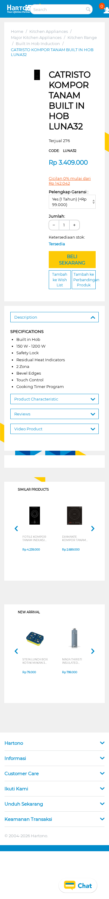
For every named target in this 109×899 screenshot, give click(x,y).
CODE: (62, 151)
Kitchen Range (82, 37)
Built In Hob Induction (38, 43)
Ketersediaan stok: (68, 240)
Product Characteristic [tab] (36, 399)
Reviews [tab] (22, 413)
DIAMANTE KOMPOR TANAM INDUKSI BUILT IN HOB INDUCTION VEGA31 (74, 538)
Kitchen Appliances (48, 31)
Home (17, 31)
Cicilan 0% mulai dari (70, 181)
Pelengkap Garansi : (68, 191)
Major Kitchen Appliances (36, 37)
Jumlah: (57, 216)
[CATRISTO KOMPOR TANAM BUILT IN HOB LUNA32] (36, 74)
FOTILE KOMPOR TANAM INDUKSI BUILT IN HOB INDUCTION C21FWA (34, 538)
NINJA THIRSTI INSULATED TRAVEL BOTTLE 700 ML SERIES (73, 661)
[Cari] (88, 10)
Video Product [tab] (28, 428)
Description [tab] (25, 317)
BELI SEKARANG (72, 260)
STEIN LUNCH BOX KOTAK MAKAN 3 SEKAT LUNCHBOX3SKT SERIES (35, 661)
